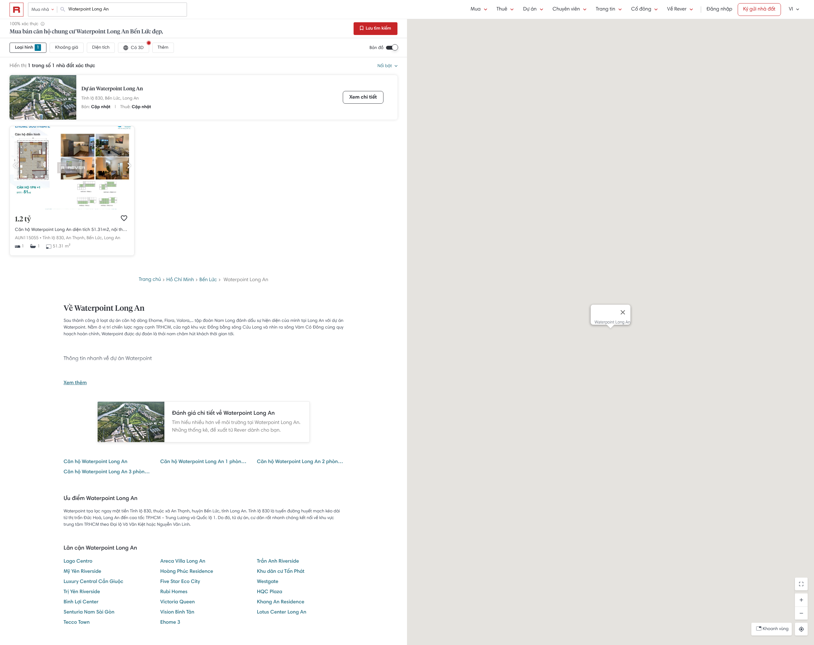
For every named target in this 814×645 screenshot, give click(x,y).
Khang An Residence (280, 602)
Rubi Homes (174, 592)
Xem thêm (75, 383)
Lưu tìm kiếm (378, 28)
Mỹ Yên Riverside (82, 571)
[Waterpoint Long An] (43, 97)
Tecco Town (77, 622)
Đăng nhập (719, 9)
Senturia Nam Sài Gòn (89, 612)
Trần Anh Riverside (278, 561)
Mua (475, 9)
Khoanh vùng (776, 629)
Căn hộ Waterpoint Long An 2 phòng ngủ (300, 462)
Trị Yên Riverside (82, 592)
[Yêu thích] (124, 218)
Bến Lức (208, 280)
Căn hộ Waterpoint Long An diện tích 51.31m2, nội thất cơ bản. (72, 230)
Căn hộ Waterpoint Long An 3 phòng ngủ (107, 472)
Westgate (267, 582)
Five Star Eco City (180, 582)
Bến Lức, (113, 98)
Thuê (502, 9)
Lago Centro (78, 561)
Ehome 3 (170, 622)
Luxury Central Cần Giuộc (93, 582)
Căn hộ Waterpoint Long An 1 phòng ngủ (203, 462)
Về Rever (676, 9)
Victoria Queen (177, 602)
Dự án (529, 9)
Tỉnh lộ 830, (92, 98)
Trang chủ (150, 279)
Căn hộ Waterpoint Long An (96, 462)
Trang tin (605, 9)
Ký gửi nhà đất (759, 9)
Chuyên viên (566, 9)
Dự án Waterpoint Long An (112, 89)
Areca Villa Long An (182, 561)
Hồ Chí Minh (180, 280)
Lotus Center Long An (281, 612)
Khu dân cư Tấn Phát (280, 571)
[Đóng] (622, 312)
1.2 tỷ (23, 219)
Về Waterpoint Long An (104, 309)
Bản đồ (376, 48)
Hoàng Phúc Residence (186, 571)
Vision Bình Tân (177, 612)
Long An (131, 98)
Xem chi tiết (363, 97)
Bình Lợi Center (81, 602)
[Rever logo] (17, 10)
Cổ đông (641, 9)
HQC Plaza (269, 592)
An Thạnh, (76, 238)
